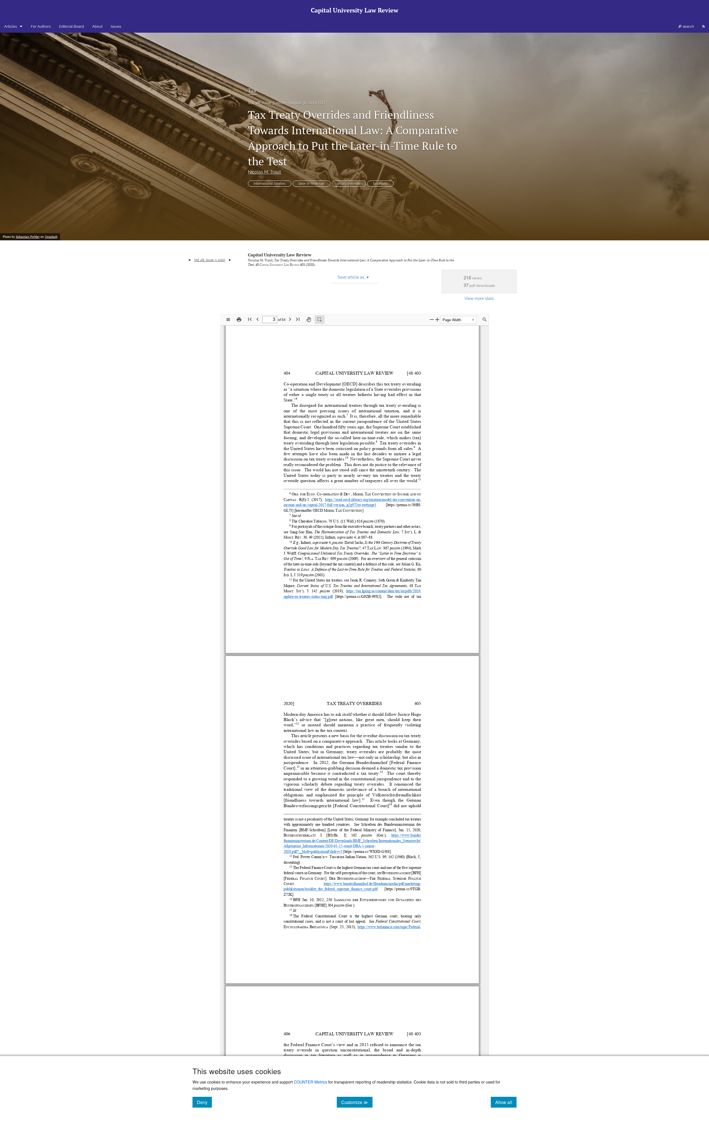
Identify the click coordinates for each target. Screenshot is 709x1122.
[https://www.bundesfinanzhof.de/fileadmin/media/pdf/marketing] (372, 883)
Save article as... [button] (353, 277)
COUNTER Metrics (310, 1082)
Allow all (506, 1102)
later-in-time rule (312, 184)
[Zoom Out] (431, 319)
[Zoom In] (437, 319)
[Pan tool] (309, 319)
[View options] (228, 319)
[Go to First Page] (249, 319)
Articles (10, 26)
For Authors (41, 26)
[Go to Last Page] (297, 319)
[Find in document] (485, 319)
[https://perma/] (346, 596)
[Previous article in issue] (189, 260)
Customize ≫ (357, 1102)
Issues (116, 26)
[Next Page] (290, 319)
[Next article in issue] (230, 260)
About (97, 26)
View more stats (479, 298)
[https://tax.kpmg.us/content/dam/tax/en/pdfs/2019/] (383, 591)
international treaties (270, 184)
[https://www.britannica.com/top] (381, 927)
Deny (204, 1102)
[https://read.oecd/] (337, 500)
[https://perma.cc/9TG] (401, 889)
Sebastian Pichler (28, 237)
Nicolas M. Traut (264, 172)
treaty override (349, 184)
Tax (252, 91)
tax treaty (380, 184)
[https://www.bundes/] (406, 835)
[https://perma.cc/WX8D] (362, 851)
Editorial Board (71, 26)
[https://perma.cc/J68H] (403, 505)
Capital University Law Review (280, 255)
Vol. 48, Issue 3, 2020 (266, 103)
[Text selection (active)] (320, 319)
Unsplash (51, 237)
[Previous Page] (257, 319)
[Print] (239, 319)
